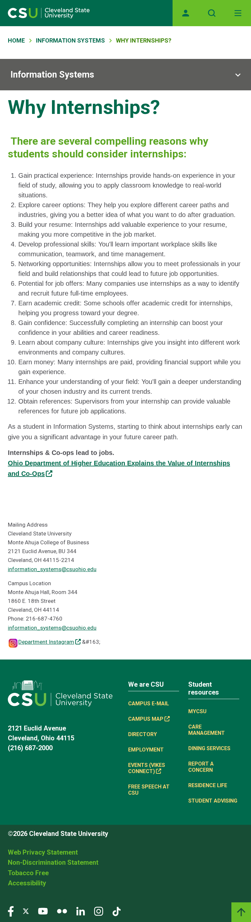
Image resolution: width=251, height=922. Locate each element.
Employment (146, 750)
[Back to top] (241, 912)
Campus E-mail (148, 703)
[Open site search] (212, 13)
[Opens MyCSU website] (186, 13)
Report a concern (201, 767)
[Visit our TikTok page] (116, 911)
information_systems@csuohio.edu (52, 569)
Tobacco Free (28, 873)
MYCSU (197, 711)
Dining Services (209, 748)
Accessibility (27, 883)
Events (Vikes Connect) (146, 768)
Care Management (206, 730)
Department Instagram (46, 642)
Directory (142, 734)
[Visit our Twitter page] (26, 911)
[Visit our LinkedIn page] (80, 911)
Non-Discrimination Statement (53, 862)
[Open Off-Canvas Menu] (238, 13)
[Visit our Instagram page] (98, 911)
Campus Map (145, 719)
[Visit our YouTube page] (43, 911)
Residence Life (207, 785)
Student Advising (212, 801)
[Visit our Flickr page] (62, 911)
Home (16, 40)
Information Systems (70, 40)
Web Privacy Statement (43, 852)
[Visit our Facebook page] (11, 911)
